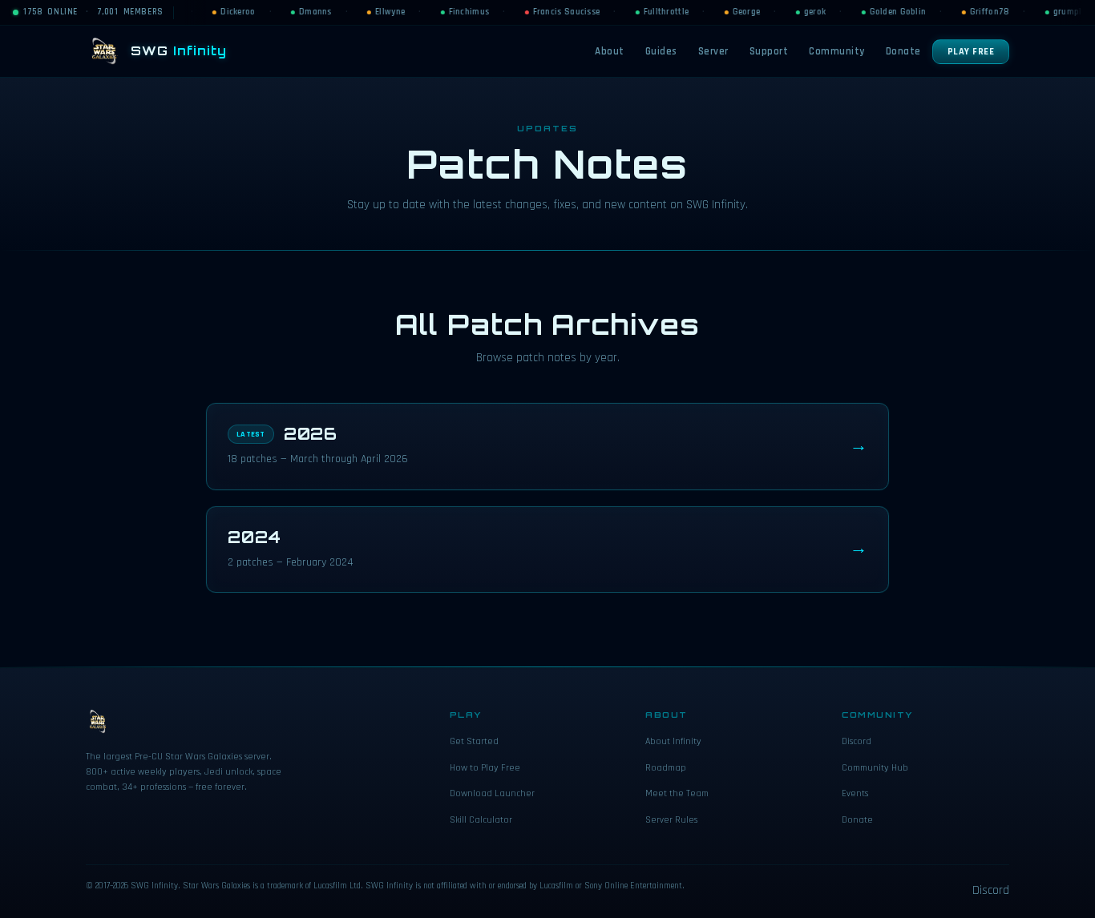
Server (713, 51)
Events (855, 793)
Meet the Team (677, 793)
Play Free (971, 52)
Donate (903, 51)
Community (837, 51)
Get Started (474, 741)
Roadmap (665, 768)
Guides (661, 51)
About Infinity (673, 741)
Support (769, 51)
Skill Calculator (481, 820)
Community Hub (875, 768)
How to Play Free (485, 768)
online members (93, 12)
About (609, 51)
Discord (856, 741)
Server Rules (671, 820)
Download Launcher (492, 793)
